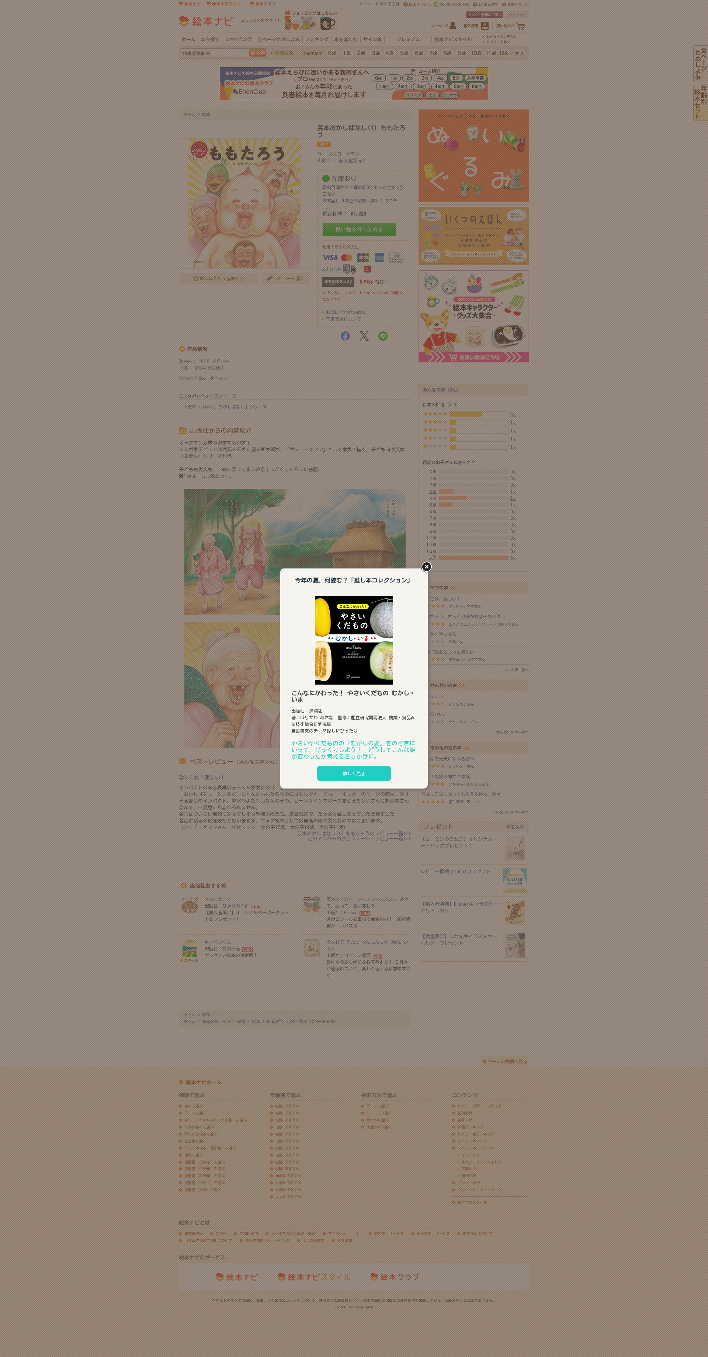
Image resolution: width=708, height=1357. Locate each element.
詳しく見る (354, 773)
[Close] (428, 567)
